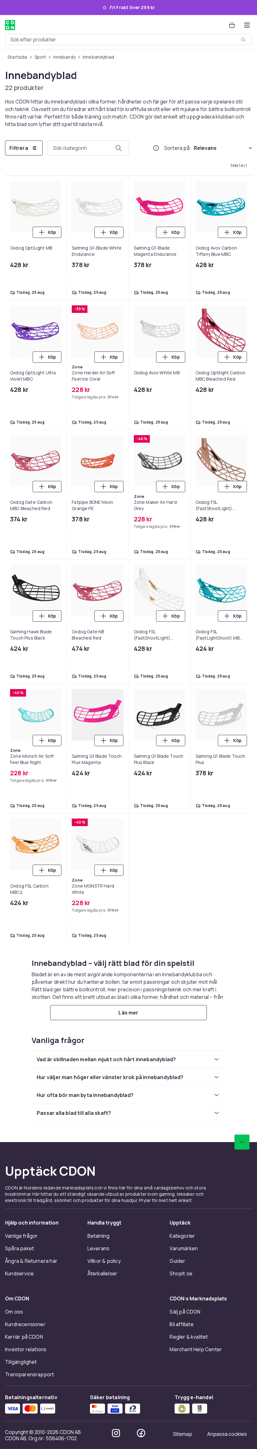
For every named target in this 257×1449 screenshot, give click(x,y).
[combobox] (128, 39)
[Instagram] (116, 1433)
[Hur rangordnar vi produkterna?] (156, 148)
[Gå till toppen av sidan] (241, 1142)
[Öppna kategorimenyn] (246, 25)
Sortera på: (177, 148)
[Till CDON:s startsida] (10, 25)
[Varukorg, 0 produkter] (231, 25)
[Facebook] (141, 1433)
